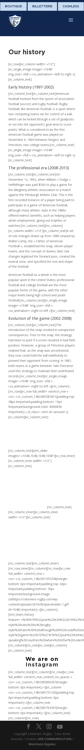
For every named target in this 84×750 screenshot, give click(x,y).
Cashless (71, 6)
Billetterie (42, 6)
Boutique (13, 6)
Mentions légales (42, 744)
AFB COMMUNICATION (55, 739)
